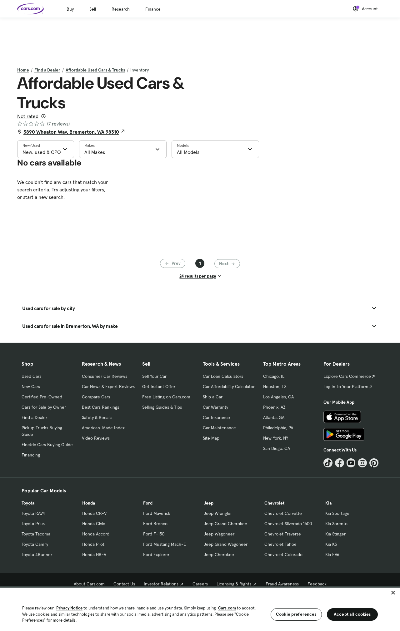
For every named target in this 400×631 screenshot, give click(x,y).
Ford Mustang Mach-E (164, 544)
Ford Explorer (156, 554)
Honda (88, 503)
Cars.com (227, 608)
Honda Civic (93, 523)
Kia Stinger (335, 534)
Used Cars (31, 376)
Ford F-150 (153, 534)
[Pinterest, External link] (373, 462)
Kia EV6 (332, 554)
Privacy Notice (69, 608)
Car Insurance (216, 417)
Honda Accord (95, 534)
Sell (92, 9)
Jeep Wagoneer (219, 534)
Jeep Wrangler (218, 513)
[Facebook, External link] (339, 462)
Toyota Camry (35, 544)
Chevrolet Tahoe (280, 544)
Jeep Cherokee (219, 554)
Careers (200, 584)
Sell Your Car (154, 376)
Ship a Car (212, 397)
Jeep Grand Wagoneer (226, 544)
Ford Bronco (155, 523)
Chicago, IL (273, 376)
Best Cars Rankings (100, 407)
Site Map (211, 438)
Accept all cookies (352, 614)
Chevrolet (274, 503)
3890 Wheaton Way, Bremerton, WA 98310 (71, 132)
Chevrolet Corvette (283, 513)
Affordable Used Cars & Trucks (95, 70)
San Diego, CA (276, 448)
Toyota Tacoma (36, 534)
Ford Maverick (156, 513)
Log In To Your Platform (345, 386)
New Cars (31, 386)
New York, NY (275, 438)
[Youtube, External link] (351, 462)
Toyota (28, 503)
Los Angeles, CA (278, 397)
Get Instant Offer (158, 386)
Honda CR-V (94, 513)
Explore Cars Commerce (347, 376)
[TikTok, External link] (327, 462)
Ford (147, 503)
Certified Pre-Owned (42, 397)
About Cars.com (89, 584)
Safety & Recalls (97, 417)
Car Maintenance (219, 428)
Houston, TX (275, 386)
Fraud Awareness (282, 584)
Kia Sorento (336, 523)
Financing (31, 455)
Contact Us (124, 584)
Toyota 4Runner (37, 554)
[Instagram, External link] (362, 462)
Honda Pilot (93, 544)
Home (23, 70)
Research (121, 9)
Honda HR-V (94, 554)
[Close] (393, 592)
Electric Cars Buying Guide (47, 444)
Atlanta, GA (273, 417)
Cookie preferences (296, 614)
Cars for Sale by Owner (44, 407)
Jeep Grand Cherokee (225, 523)
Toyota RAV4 (33, 513)
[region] (200, 608)
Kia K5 (331, 544)
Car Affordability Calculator (229, 386)
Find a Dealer (47, 70)
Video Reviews (96, 438)
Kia (328, 503)
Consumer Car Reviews (104, 376)
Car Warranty (215, 407)
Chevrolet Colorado (283, 554)
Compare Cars (96, 397)
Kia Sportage (337, 513)
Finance (153, 9)
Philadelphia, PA (278, 428)
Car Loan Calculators (223, 376)
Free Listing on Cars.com (166, 397)
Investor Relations (161, 584)
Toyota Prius (33, 523)
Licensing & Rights (234, 584)
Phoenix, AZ (274, 407)
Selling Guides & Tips (162, 407)
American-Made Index (103, 428)
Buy (70, 9)
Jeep (208, 503)
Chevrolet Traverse (282, 534)
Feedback (317, 584)
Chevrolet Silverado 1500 (288, 523)
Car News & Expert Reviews (108, 386)
